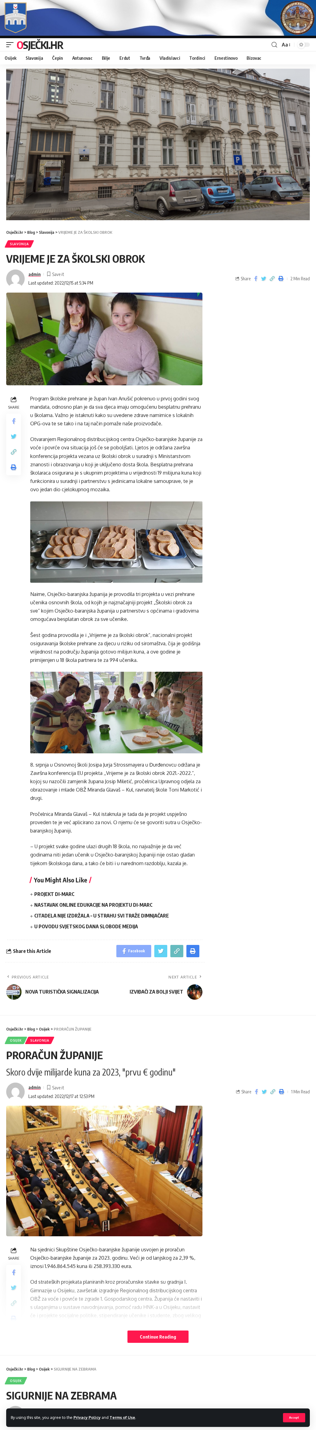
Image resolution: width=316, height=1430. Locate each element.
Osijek (16, 1040)
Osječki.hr (40, 44)
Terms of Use (122, 1417)
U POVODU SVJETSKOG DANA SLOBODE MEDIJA (86, 926)
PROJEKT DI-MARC (54, 894)
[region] (158, 144)
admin (34, 274)
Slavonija (19, 244)
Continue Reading (158, 1336)
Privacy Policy (87, 1417)
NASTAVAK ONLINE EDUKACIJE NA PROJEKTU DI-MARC (93, 905)
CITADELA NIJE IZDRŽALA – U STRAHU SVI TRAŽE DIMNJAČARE (101, 916)
